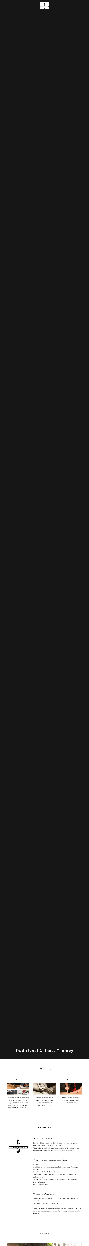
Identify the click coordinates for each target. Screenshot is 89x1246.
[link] (44, 5)
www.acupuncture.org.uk (40, 1184)
